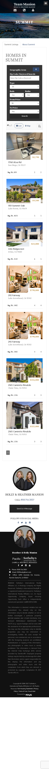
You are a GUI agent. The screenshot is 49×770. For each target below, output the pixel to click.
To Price (14, 108)
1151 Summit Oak (16, 205)
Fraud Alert (31, 691)
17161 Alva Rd (14, 162)
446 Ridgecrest (16, 249)
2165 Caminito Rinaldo (19, 385)
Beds (12, 91)
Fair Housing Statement (25, 689)
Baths (27, 91)
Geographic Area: (18, 70)
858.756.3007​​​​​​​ (22, 569)
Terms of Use (23, 691)
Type (12, 83)
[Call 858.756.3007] (25, 10)
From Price (15, 99)
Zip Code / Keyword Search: (22, 74)
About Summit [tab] (28, 44)
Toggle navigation (46, 3)
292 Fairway (14, 295)
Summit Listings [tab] (11, 44)
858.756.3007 (27, 499)
